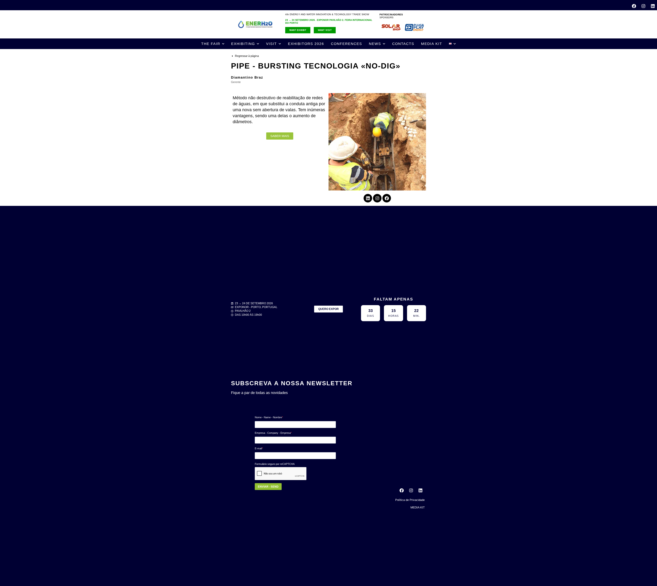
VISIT (271, 44)
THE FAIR (210, 44)
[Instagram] (643, 6)
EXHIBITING (243, 44)
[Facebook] (634, 6)
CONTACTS (403, 44)
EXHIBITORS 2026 (306, 44)
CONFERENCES (346, 44)
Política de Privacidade (410, 500)
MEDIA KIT (431, 44)
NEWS (375, 44)
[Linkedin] (652, 6)
